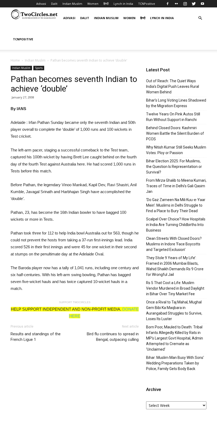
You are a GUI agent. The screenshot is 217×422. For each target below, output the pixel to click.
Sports (39, 68)
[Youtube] (202, 3)
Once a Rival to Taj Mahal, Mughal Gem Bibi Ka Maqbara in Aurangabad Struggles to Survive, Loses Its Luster (174, 310)
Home (15, 60)
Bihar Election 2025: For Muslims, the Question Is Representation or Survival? (174, 166)
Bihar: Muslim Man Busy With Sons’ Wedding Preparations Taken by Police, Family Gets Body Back (175, 363)
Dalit (54, 4)
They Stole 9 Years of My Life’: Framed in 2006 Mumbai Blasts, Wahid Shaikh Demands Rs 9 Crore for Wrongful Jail (175, 266)
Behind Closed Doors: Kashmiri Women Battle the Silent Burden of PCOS (175, 133)
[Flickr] (176, 3)
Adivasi (41, 4)
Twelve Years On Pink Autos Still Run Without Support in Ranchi (173, 117)
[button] (200, 18)
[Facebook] (167, 3)
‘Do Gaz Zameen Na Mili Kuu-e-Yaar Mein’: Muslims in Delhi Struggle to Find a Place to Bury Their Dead (175, 205)
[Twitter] (194, 3)
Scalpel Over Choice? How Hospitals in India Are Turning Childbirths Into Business (175, 224)
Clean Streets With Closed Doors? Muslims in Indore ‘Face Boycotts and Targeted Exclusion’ (174, 244)
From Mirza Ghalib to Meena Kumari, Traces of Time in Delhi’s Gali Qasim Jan (176, 186)
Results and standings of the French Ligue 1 (36, 337)
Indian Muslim (72, 4)
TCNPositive (146, 4)
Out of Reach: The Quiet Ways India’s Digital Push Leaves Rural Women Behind (172, 86)
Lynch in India (123, 4)
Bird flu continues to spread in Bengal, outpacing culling (113, 337)
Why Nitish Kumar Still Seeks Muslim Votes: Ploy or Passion (176, 150)
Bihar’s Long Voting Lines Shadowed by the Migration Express (176, 103)
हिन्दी (105, 4)
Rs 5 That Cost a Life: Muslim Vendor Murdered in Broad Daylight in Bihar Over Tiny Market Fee (175, 288)
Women (92, 4)
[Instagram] (185, 3)
